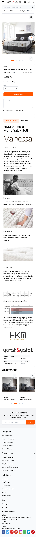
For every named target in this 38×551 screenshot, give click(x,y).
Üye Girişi (5, 507)
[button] (12, 60)
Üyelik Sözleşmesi (8, 460)
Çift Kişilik (22, 11)
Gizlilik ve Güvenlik (8, 470)
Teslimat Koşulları (8, 457)
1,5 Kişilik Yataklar (8, 442)
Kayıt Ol (30, 422)
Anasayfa (5, 479)
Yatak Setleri (14, 11)
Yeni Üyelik (5, 504)
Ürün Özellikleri (11, 121)
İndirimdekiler (6, 485)
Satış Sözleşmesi (7, 464)
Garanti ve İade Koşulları (10, 467)
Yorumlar (24, 121)
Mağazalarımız (7, 495)
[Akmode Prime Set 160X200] (9, 384)
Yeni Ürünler (6, 482)
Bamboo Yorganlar (8, 439)
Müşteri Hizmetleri (8, 489)
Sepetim (4, 492)
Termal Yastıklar (7, 445)
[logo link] (13, 2)
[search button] (32, 7)
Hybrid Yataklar (7, 449)
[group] (18, 38)
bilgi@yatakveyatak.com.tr (11, 528)
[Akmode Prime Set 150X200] (27, 384)
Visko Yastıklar (7, 435)
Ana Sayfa (5, 11)
